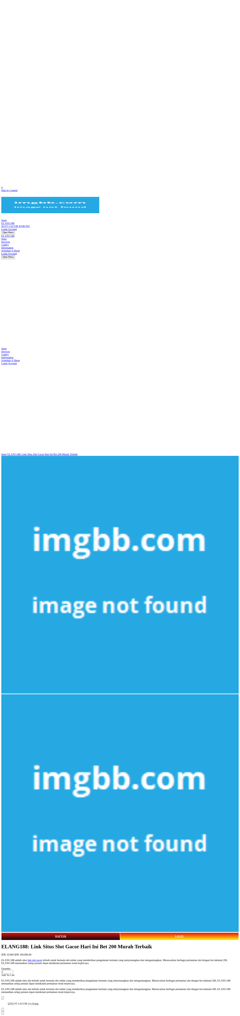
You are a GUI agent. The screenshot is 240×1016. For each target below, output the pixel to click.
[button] (120, 975)
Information (7, 247)
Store (4, 220)
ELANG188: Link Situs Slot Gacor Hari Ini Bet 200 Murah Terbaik (42, 454)
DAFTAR (60, 936)
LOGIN (179, 936)
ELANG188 (7, 223)
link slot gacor (35, 960)
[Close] (2, 998)
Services (5, 242)
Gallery (5, 244)
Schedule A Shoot (10, 250)
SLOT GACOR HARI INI (15, 226)
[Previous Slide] (2, 1009)
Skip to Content (9, 190)
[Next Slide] (2, 1013)
